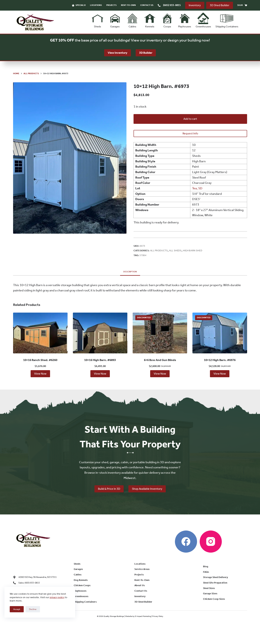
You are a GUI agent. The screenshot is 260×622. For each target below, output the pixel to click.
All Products (159, 250)
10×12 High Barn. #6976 (220, 360)
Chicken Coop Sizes (214, 598)
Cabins (132, 26)
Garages (115, 26)
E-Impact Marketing (143, 616)
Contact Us (146, 5)
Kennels (149, 26)
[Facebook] (186, 542)
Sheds (97, 26)
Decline (32, 609)
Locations (96, 5)
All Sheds (175, 250)
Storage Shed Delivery (215, 577)
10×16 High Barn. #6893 (100, 360)
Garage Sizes (210, 593)
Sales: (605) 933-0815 (29, 582)
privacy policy (57, 597)
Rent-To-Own (128, 5)
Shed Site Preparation (215, 582)
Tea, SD (197, 188)
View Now (40, 373)
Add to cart (190, 118)
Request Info (190, 133)
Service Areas (142, 569)
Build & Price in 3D (109, 488)
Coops (167, 26)
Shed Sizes (209, 588)
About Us (139, 585)
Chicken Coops (82, 585)
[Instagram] (211, 542)
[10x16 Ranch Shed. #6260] (40, 333)
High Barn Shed (192, 250)
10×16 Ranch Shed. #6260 (40, 360)
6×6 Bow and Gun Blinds (160, 360)
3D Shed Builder (219, 5)
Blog (205, 566)
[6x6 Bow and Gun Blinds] (160, 333)
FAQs (206, 571)
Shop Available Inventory (147, 488)
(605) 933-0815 (172, 5)
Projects (111, 5)
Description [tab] (130, 271)
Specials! (81, 5)
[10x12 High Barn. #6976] (219, 333)
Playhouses (184, 26)
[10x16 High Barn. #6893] (100, 333)
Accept (16, 609)
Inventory (195, 5)
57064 (143, 255)
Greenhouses (203, 26)
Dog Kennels (81, 580)
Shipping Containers (226, 26)
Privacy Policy (157, 616)
